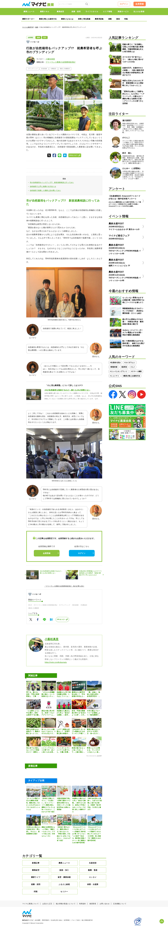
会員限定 (30, 37)
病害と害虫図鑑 (84, 19)
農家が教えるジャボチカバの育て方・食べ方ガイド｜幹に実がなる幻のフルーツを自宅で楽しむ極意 (93, 731)
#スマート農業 (136, 371)
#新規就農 (75, 605)
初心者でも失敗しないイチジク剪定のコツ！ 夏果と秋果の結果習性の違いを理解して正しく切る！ (33, 750)
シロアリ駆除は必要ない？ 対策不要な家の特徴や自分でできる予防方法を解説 (63, 731)
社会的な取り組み (56, 920)
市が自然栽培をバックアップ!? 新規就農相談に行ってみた (52, 182)
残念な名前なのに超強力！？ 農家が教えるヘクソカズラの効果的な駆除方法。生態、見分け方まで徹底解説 (33, 731)
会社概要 (37, 920)
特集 (126, 19)
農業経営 (35, 870)
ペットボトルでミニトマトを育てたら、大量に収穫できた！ (63, 750)
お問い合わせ (104, 904)
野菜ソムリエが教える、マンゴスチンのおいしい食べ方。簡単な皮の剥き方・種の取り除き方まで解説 (93, 750)
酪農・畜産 (92, 870)
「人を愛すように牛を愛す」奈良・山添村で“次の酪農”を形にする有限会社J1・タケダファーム (33, 713)
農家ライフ (35, 877)
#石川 (30, 605)
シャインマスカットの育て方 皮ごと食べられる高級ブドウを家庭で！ (48, 750)
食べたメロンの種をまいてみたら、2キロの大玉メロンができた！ (48, 731)
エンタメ (92, 877)
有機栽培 (53, 68)
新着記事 (35, 863)
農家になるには (67, 19)
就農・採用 (35, 884)
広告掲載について (119, 904)
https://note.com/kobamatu (56, 662)
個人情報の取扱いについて (66, 904)
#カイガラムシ (129, 362)
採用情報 (66, 920)
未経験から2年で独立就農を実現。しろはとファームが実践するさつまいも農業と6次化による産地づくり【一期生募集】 (64, 694)
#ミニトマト (114, 376)
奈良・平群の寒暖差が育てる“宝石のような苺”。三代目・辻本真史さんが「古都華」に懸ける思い (79, 713)
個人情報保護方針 (87, 920)
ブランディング (33, 68)
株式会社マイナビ (28, 920)
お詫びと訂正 (47, 904)
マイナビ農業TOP (28, 27)
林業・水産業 (92, 884)
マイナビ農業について (30, 904)
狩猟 (36, 891)
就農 (36, 27)
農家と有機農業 (65, 68)
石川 (44, 37)
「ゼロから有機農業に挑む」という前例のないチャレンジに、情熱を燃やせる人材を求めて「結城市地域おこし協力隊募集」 (48, 694)
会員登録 (139, 4)
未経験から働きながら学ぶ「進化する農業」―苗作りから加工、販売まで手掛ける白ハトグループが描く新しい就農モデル (63, 713)
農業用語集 (99, 19)
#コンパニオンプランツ (118, 371)
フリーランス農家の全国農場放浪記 (60, 62)
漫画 (118, 19)
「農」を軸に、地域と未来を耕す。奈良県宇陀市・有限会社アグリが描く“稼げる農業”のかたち (93, 694)
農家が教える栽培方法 (48, 19)
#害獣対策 (113, 367)
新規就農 (44, 68)
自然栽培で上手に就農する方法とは (43, 186)
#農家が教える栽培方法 (131, 376)
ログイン (124, 4)
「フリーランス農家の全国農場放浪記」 (58, 586)
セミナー (64, 891)
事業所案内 (45, 920)
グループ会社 (75, 920)
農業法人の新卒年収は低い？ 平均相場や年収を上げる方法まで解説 (78, 694)
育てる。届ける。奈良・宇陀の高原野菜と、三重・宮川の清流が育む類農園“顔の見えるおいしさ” (33, 694)
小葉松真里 (50, 59)
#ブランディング (64, 605)
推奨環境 (92, 904)
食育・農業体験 (64, 877)
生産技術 (92, 863)
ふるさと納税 (64, 884)
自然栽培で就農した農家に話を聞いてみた (45, 190)
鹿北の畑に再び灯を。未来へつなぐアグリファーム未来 (48, 713)
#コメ (133, 367)
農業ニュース (64, 863)
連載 (110, 19)
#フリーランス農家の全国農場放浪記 (45, 605)
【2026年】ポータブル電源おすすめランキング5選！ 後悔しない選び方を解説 (79, 731)
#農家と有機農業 (33, 608)
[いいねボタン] (28, 42)
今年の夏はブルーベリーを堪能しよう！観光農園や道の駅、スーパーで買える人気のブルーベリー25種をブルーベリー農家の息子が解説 (93, 713)
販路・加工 (64, 870)
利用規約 (82, 904)
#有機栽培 (84, 605)
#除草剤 (124, 367)
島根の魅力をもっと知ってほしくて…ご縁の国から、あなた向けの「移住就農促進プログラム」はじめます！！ (78, 750)
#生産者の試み (115, 362)
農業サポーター (28, 19)
